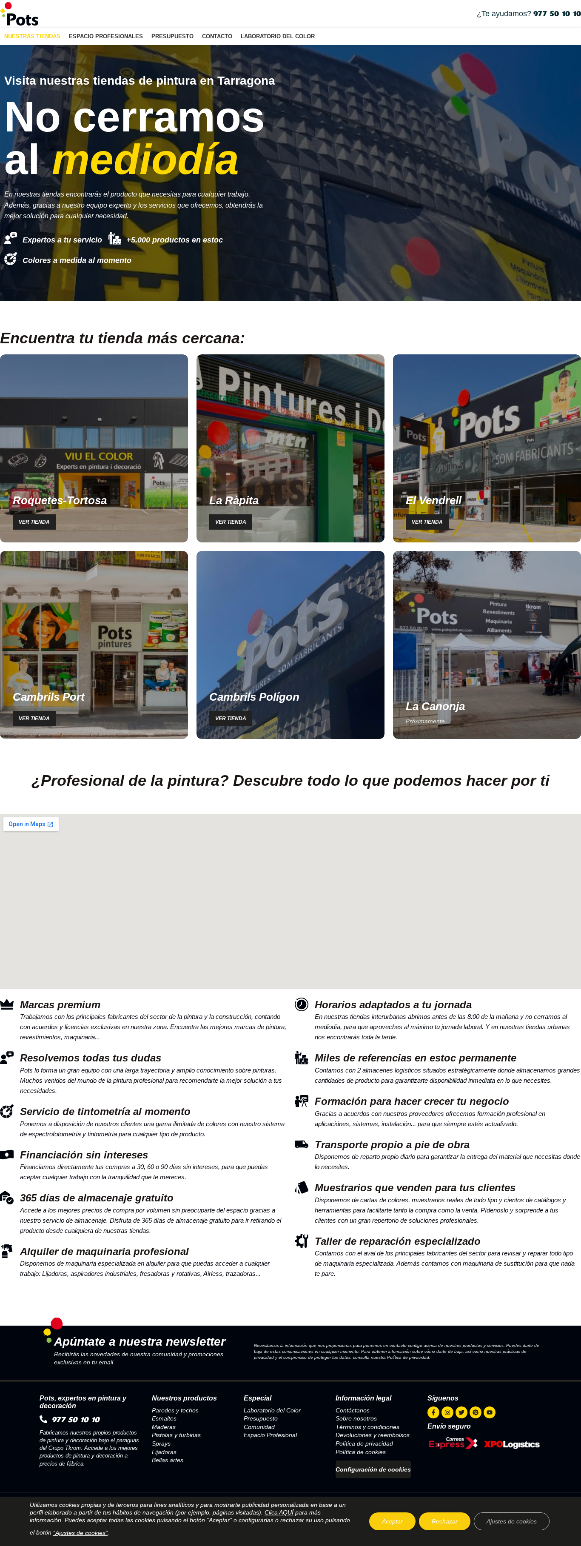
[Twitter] (461, 1412)
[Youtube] (490, 1412)
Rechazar (445, 1521)
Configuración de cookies (373, 1469)
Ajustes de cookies (512, 1521)
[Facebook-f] (433, 1412)
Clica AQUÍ (279, 1512)
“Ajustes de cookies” (80, 1532)
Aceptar (392, 1521)
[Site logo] (19, 13)
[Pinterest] (475, 1412)
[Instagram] (447, 1412)
